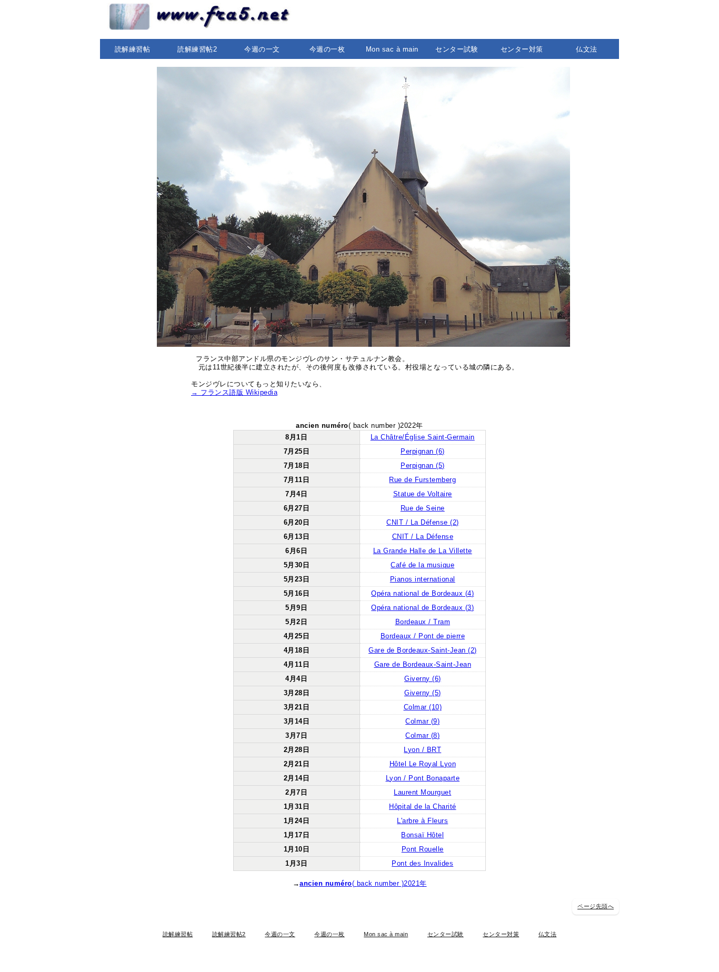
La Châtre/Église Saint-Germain (423, 437)
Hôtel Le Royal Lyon (423, 764)
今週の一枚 (327, 49)
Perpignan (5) (423, 465)
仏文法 (586, 49)
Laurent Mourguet (422, 792)
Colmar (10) (423, 707)
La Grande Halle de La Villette (422, 551)
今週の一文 (262, 49)
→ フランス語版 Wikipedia (234, 392)
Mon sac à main (392, 49)
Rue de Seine (423, 508)
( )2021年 (389, 883)
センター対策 (522, 49)
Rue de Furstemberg (422, 480)
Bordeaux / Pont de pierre (423, 636)
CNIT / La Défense (423, 536)
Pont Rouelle (423, 849)
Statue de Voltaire (422, 494)
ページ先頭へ (595, 906)
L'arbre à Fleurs (422, 821)
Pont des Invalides (422, 863)
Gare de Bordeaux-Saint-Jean (423, 664)
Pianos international (422, 579)
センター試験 (456, 49)
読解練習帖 (133, 49)
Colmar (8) (422, 735)
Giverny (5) (422, 693)
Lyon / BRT (422, 750)
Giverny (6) (422, 679)
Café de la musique (422, 565)
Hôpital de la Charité (422, 806)
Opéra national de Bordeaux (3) (422, 608)
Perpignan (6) (423, 451)
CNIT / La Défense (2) (422, 522)
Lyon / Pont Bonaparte (423, 778)
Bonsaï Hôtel (422, 835)
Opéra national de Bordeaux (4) (422, 593)
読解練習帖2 (197, 49)
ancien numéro (325, 883)
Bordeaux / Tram (423, 622)
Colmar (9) (422, 721)
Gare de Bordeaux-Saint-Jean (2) (422, 650)
